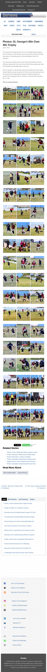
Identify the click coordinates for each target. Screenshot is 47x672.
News (5, 25)
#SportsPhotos (22, 473)
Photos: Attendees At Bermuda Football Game (21, 454)
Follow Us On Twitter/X (18, 588)
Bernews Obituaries (19, 627)
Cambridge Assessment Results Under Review (18, 552)
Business (11, 21)
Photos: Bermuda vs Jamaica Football (18, 457)
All (5, 21)
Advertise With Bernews (19, 610)
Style (19, 25)
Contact (39, 2)
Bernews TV (17, 623)
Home (25, 2)
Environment (39, 21)
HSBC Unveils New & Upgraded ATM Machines (19, 539)
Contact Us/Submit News (19, 605)
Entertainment (27, 21)
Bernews (23, 658)
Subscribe (11, 6)
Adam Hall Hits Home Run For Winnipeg (16, 544)
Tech (24, 25)
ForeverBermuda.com (33, 6)
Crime (18, 21)
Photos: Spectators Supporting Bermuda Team (21, 464)
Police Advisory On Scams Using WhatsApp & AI (19, 521)
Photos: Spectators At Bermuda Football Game (21, 459)
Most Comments (12, 499)
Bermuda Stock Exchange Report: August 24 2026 (19, 512)
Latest (4, 499)
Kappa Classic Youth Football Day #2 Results (21, 461)
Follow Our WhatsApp (19, 640)
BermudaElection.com (18, 10)
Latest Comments (23, 499)
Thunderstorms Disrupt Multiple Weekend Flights (19, 517)
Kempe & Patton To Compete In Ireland (16, 508)
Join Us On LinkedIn (19, 618)
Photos (40, 25)
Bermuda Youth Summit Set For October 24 (17, 548)
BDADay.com (20, 6)
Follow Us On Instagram (19, 601)
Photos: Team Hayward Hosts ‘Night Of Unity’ (18, 503)
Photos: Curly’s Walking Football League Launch (22, 452)
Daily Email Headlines (19, 636)
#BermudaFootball (9, 473)
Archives (32, 499)
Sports (12, 25)
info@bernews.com (9, 663)
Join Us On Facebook (17, 583)
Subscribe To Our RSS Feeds (20, 592)
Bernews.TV (31, 10)
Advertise (32, 2)
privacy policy (8, 665)
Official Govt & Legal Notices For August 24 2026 (19, 530)
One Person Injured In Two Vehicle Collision (18, 526)
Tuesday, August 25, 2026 (13, 2)
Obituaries (32, 25)
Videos (18, 29)
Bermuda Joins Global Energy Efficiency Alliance (19, 535)
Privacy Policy (17, 645)
